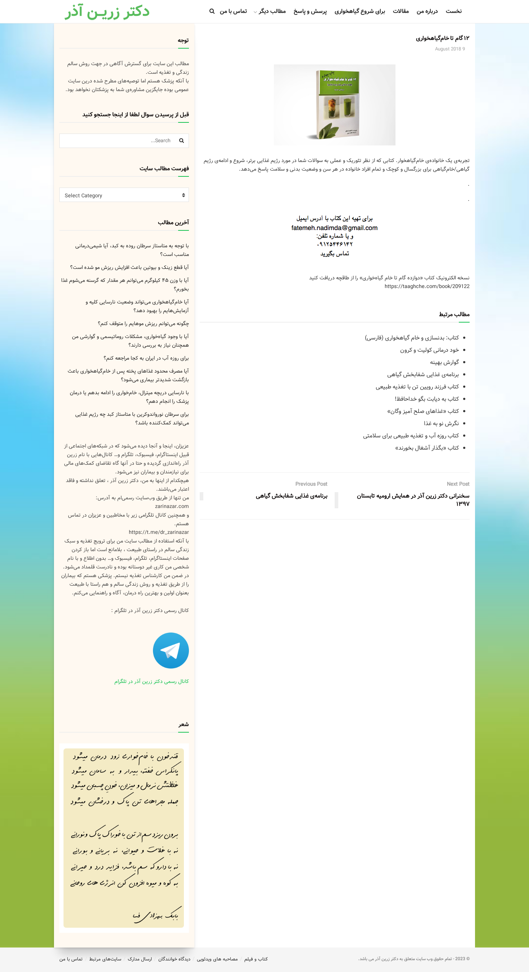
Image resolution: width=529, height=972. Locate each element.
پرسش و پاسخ (310, 11)
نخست (454, 11)
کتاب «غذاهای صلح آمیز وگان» (423, 411)
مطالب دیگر (272, 11)
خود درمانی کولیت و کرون (429, 350)
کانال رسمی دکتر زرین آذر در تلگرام (151, 681)
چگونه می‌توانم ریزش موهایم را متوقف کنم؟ (143, 324)
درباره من (427, 11)
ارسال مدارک (140, 959)
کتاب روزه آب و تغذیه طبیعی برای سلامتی (411, 435)
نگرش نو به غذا (441, 423)
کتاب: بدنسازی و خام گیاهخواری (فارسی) (412, 337)
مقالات (401, 11)
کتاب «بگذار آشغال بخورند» (427, 448)
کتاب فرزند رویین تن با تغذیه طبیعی (417, 386)
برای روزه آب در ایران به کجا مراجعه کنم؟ (146, 358)
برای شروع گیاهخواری (360, 11)
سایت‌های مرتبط (105, 959)
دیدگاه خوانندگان (174, 959)
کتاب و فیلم (256, 959)
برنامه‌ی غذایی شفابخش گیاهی (423, 374)
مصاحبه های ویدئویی (217, 959)
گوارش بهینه (444, 362)
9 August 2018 (450, 49)
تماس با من (233, 11)
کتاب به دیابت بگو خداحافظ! (427, 399)
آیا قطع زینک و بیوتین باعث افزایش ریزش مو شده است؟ (129, 267)
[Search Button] (182, 141)
